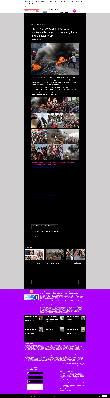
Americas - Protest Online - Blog (53, 15)
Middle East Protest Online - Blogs (52, 231)
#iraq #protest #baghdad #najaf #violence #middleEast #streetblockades (46, 228)
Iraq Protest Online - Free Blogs (38, 231)
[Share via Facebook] (32, 236)
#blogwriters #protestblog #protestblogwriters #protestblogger (44, 225)
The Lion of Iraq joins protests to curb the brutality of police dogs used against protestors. (75, 262)
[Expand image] (55, 59)
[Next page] (60, 339)
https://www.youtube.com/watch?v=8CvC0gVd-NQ (42, 195)
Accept (104, 396)
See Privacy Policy (51, 396)
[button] (83, 15)
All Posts (27, 15)
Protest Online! (53, 9)
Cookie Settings (97, 396)
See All (83, 247)
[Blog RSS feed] (31, 291)
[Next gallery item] (77, 59)
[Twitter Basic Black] (32, 3)
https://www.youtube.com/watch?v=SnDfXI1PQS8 (42, 167)
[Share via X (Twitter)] (35, 236)
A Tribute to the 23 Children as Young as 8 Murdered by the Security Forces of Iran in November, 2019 (34, 262)
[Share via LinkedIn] (38, 236)
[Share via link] (41, 236)
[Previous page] (50, 339)
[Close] (108, 396)
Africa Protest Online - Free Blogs (38, 15)
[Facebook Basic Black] (30, 3)
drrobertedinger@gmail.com (65, 390)
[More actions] (78, 24)
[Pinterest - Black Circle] (29, 3)
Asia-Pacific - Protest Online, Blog (69, 15)
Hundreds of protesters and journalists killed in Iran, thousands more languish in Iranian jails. (54, 262)
